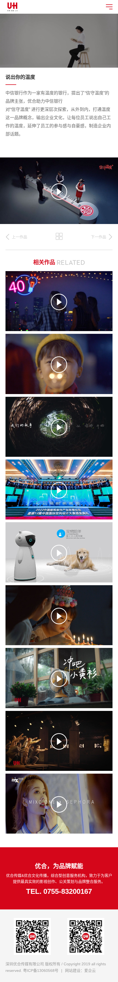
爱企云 (90, 970)
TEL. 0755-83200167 (59, 891)
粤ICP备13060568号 (40, 970)
